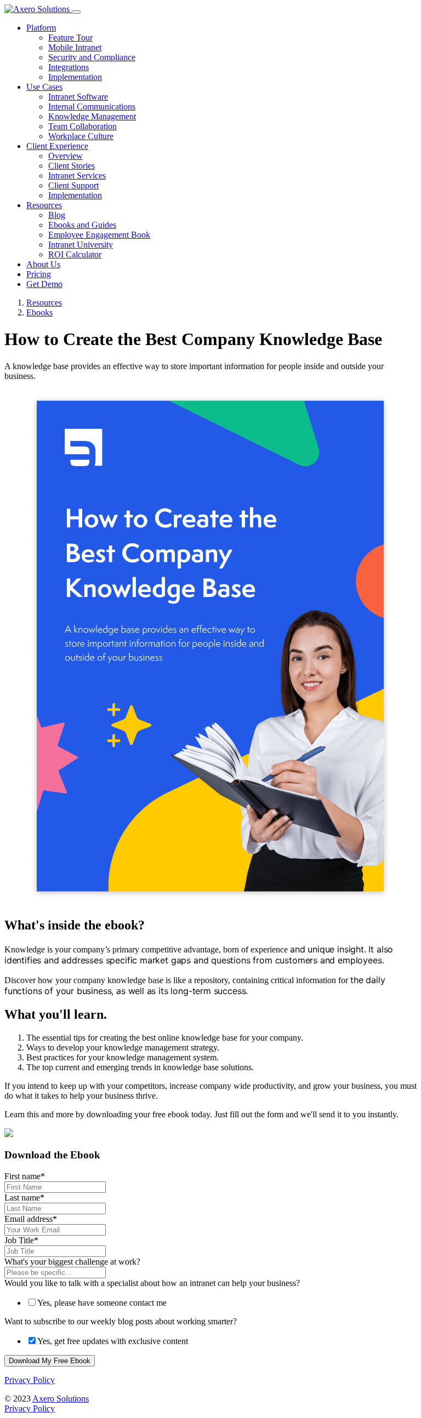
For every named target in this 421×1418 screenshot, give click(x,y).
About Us (43, 264)
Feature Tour (70, 37)
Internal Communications (91, 106)
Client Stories (71, 165)
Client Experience (57, 146)
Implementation (75, 77)
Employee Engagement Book (99, 234)
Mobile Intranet (74, 47)
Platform (41, 27)
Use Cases (44, 86)
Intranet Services (77, 175)
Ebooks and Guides (82, 224)
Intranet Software (78, 96)
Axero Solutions (60, 1398)
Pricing (38, 274)
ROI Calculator (74, 254)
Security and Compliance (91, 57)
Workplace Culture (80, 136)
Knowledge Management (92, 116)
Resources (44, 205)
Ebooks (39, 312)
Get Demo (44, 284)
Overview (65, 155)
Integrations (68, 67)
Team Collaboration (82, 126)
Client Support (73, 185)
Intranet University (80, 244)
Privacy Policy (29, 1380)
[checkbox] (210, 1302)
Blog (56, 215)
